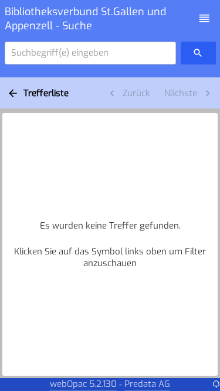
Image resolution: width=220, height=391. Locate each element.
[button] (204, 18)
